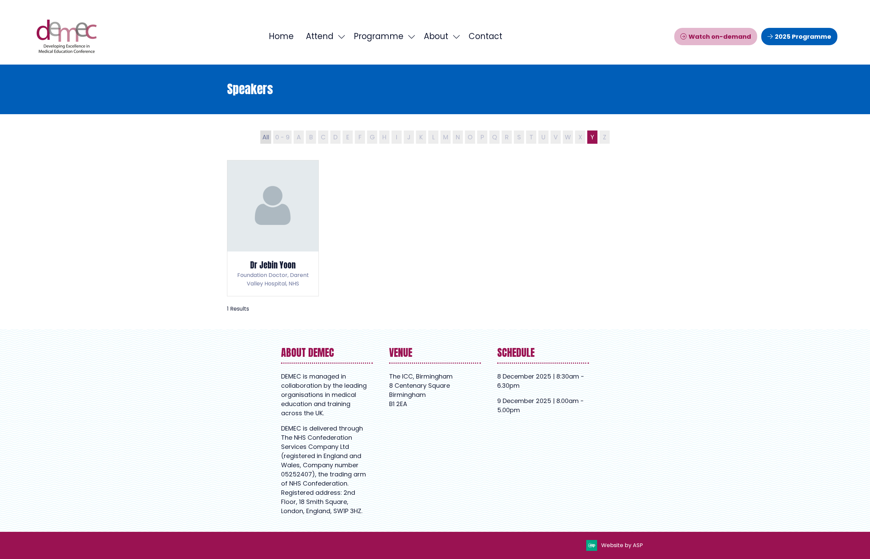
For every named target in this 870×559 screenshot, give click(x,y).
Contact (485, 36)
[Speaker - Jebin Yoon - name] (272, 228)
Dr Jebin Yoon (273, 265)
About (436, 36)
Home (281, 36)
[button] (715, 36)
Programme (378, 36)
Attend (319, 36)
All (265, 137)
